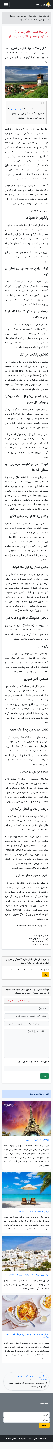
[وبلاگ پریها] (43, 4)
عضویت (44, 1425)
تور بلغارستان (16, 109)
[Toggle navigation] (6, 4)
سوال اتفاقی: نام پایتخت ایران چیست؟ (31, 1061)
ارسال (44, 1076)
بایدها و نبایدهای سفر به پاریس (36, 1139)
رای (45, 974)
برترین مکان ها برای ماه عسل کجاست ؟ (33, 1211)
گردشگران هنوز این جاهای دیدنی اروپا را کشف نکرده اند (27, 1274)
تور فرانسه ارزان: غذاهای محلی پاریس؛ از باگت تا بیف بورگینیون (27, 1336)
